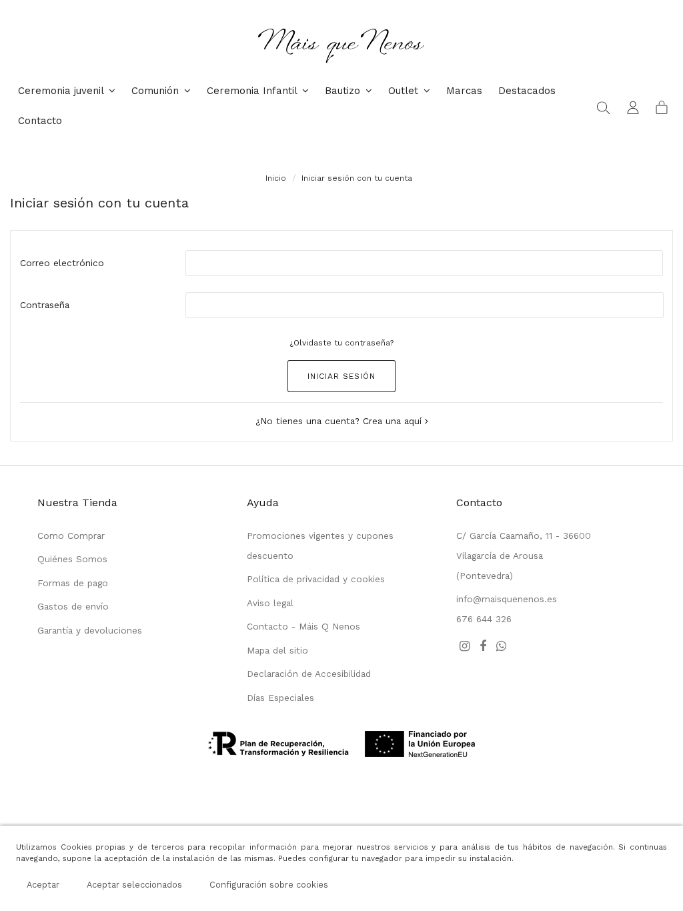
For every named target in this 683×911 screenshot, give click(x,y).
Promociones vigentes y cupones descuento (320, 545)
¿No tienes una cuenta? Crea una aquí (340, 420)
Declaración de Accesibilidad (309, 673)
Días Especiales (280, 697)
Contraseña (44, 304)
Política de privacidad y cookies (316, 579)
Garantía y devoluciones (89, 630)
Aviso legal (270, 603)
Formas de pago (72, 583)
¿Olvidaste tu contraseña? (341, 342)
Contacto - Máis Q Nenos (303, 626)
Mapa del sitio (277, 650)
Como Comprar (71, 535)
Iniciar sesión (341, 376)
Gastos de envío (73, 606)
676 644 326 (484, 619)
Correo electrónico (62, 262)
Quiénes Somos (72, 559)
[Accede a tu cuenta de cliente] (633, 107)
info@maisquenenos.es (506, 599)
